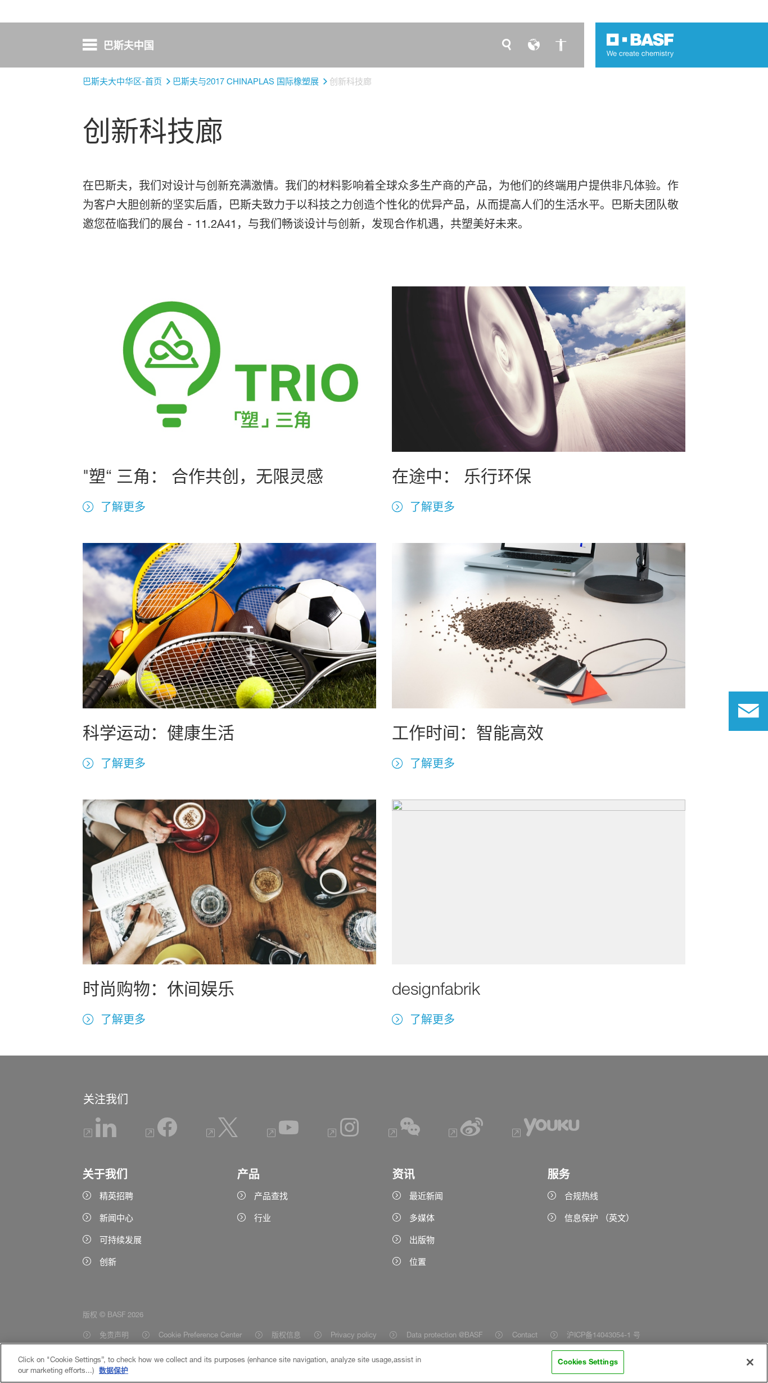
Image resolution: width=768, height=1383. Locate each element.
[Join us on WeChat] (404, 1134)
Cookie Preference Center (200, 1334)
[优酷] (546, 1134)
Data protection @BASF (444, 1334)
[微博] (466, 1134)
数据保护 (113, 1370)
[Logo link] (640, 45)
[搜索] (506, 45)
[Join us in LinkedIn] (100, 1134)
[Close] (750, 1362)
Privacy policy (354, 1334)
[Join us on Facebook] (161, 1134)
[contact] (748, 711)
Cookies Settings (588, 1361)
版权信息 (286, 1334)
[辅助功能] (560, 45)
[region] (384, 1363)
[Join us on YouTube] (282, 1134)
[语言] (533, 45)
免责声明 (114, 1334)
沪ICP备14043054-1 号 (603, 1334)
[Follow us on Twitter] (222, 1134)
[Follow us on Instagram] (343, 1134)
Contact (524, 1334)
